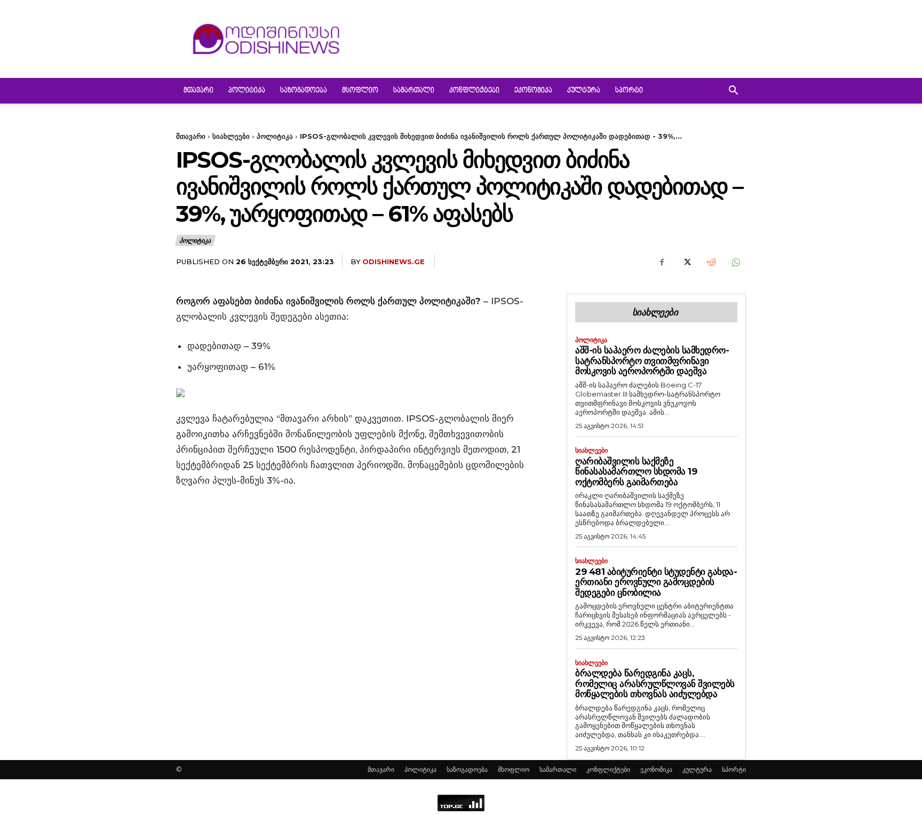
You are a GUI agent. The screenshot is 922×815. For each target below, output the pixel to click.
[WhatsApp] (735, 262)
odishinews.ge (393, 261)
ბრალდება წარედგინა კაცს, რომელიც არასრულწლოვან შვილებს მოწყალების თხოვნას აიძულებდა (655, 683)
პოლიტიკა (246, 90)
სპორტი (629, 90)
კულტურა (583, 90)
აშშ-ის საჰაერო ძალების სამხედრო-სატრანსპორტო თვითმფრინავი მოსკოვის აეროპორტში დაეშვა (652, 360)
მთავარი (198, 90)
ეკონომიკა (533, 90)
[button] (733, 91)
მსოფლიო (360, 90)
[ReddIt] (710, 262)
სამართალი (413, 90)
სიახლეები (231, 136)
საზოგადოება (303, 90)
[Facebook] (661, 262)
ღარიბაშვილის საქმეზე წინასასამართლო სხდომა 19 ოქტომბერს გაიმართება (636, 471)
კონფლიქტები (474, 90)
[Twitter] (686, 262)
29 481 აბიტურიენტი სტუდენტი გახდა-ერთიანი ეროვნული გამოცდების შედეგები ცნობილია (656, 582)
